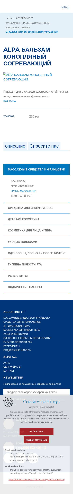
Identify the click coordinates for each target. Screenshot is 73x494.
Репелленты (18, 275)
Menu (65, 7)
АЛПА (6, 362)
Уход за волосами (22, 242)
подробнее (9, 101)
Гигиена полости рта (25, 264)
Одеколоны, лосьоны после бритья (37, 253)
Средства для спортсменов (30, 208)
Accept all (36, 431)
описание (15, 146)
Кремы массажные (18, 27)
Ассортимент (24, 18)
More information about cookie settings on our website (37, 479)
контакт (8, 370)
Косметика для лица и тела (30, 230)
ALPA (9, 18)
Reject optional (36, 439)
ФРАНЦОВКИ (18, 181)
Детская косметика (23, 219)
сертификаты (12, 366)
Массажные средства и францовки (28, 22)
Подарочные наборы (25, 287)
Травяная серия (21, 196)
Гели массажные (22, 186)
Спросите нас (44, 146)
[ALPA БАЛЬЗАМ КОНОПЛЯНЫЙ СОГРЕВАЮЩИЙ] (36, 79)
